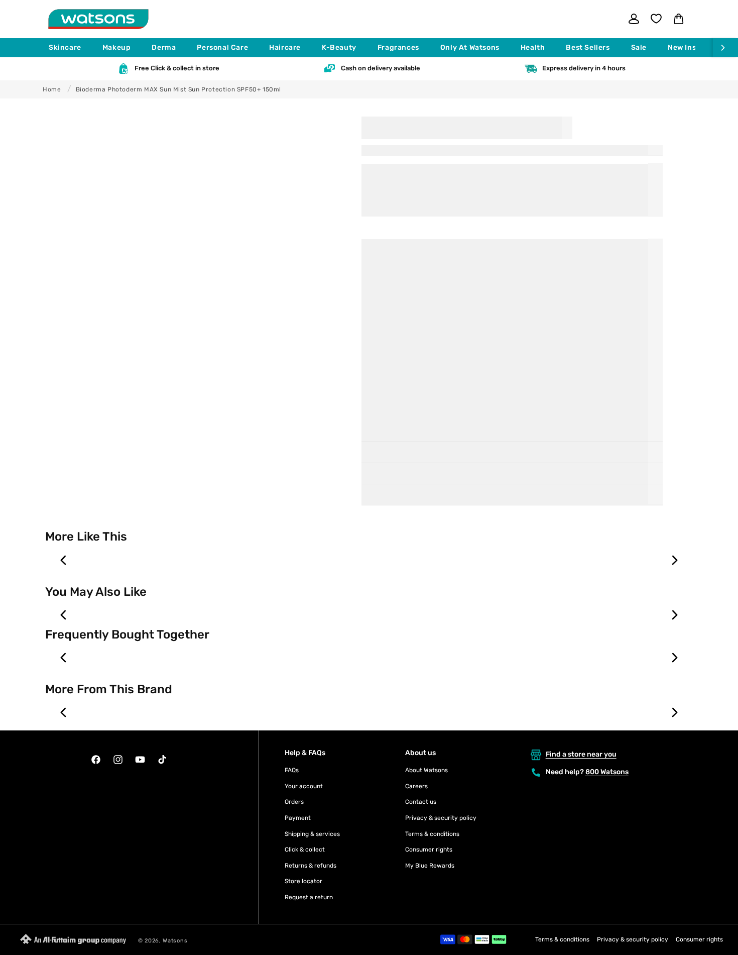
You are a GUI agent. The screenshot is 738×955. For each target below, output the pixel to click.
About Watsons (426, 770)
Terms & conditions (432, 833)
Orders (294, 801)
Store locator (303, 881)
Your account (304, 786)
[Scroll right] (725, 47)
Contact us (420, 801)
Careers (416, 786)
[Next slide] (674, 560)
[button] (69, 47)
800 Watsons (607, 772)
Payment (298, 817)
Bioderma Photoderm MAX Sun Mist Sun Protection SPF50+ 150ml (178, 89)
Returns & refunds (310, 865)
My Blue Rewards (429, 865)
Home (52, 89)
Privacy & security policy (440, 817)
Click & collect (305, 849)
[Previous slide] (64, 560)
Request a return (309, 897)
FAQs (292, 770)
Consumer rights (428, 849)
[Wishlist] (656, 19)
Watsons (175, 940)
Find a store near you (581, 754)
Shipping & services (312, 833)
